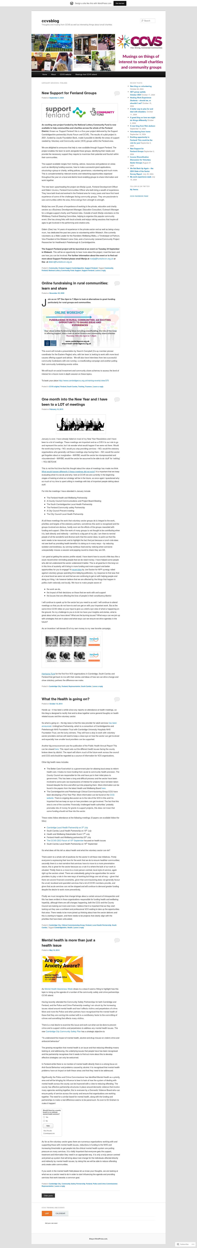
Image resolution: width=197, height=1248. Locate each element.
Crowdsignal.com (49, 1133)
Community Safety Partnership (73, 1183)
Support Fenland (91, 268)
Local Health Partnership (101, 925)
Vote (48, 1126)
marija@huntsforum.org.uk (101, 258)
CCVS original (54, 386)
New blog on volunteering (141, 86)
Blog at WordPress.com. (98, 1239)
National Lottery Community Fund (61, 270)
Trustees (88, 386)
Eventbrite (63, 1223)
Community (53, 268)
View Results (47, 1130)
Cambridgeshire (60, 927)
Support (78, 270)
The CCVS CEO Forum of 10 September (65, 840)
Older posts (48, 1195)
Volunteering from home (140, 131)
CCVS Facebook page (139, 196)
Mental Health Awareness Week (59, 988)
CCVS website (65, 74)
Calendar (60, 1213)
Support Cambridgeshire (74, 268)
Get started (120, 3)
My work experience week (140, 176)
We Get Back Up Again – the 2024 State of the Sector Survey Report (141, 171)
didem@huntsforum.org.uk (60, 261)
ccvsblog (50, 20)
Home (44, 74)
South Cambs (72, 386)
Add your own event (49, 1223)
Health (69, 927)
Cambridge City (55, 686)
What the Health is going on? (66, 698)
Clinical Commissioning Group (73, 925)
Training (81, 386)
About (53, 74)
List (47, 1213)
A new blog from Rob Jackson (142, 126)
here (57, 749)
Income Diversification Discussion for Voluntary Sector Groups (140, 160)
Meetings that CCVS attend (86, 74)
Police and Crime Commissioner (105, 1183)
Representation (74, 686)
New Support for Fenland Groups (69, 92)
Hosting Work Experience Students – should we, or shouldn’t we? (140, 100)
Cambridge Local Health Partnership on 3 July (67, 827)
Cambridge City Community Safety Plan (63, 1031)
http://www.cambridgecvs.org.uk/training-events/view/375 (84, 380)
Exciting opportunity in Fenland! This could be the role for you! (141, 140)
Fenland (62, 268)
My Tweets (134, 189)
